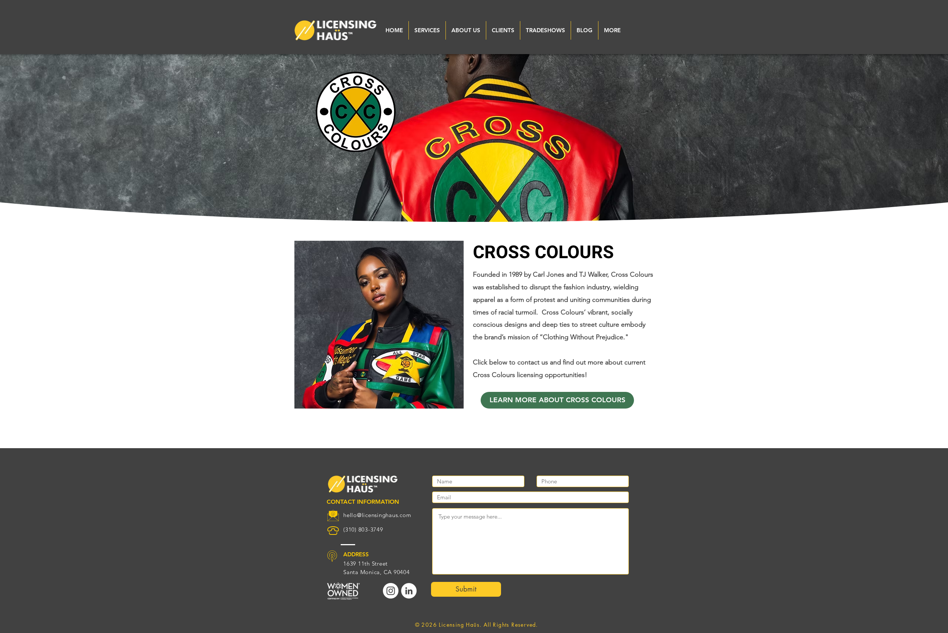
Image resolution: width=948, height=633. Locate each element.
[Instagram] (390, 591)
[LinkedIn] (409, 591)
